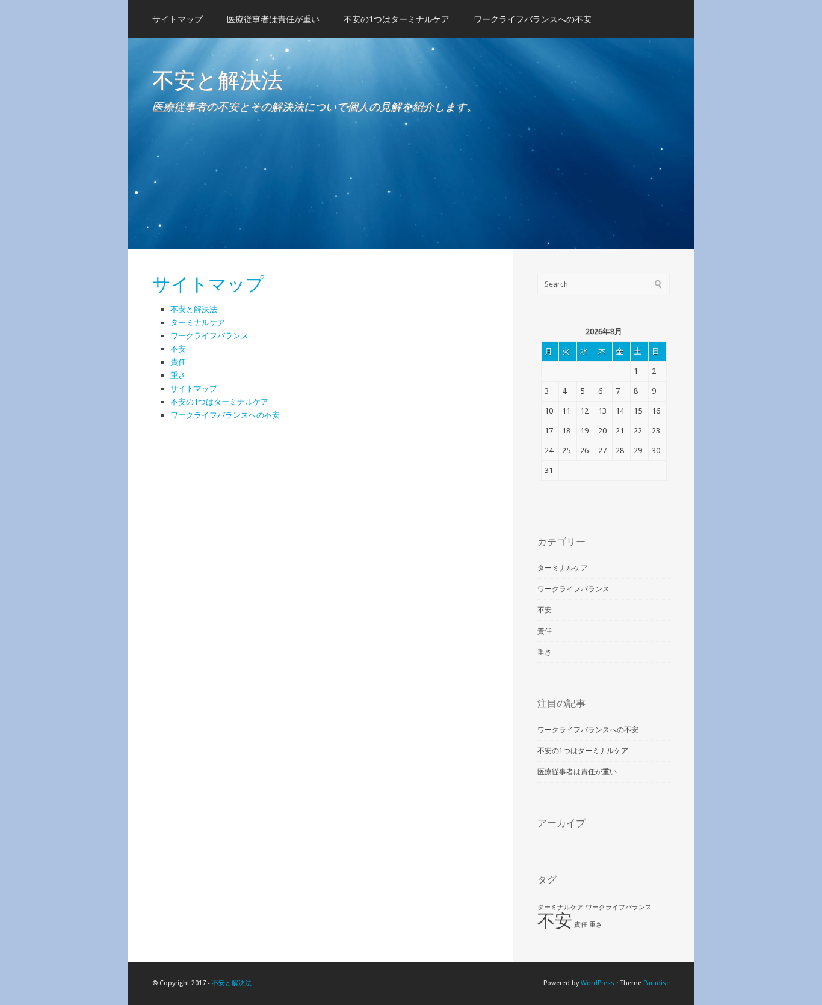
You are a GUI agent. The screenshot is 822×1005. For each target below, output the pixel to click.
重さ (178, 375)
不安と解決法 (217, 79)
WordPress (597, 983)
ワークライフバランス (209, 335)
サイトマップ (177, 19)
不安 (178, 348)
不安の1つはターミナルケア (397, 19)
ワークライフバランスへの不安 (533, 19)
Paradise (656, 983)
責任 (178, 362)
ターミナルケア (197, 322)
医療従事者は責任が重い (273, 19)
